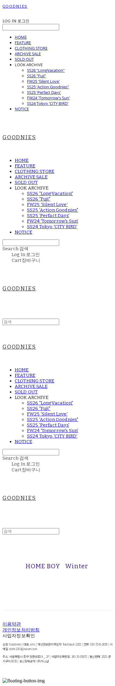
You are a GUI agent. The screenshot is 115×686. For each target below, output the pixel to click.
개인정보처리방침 (21, 630)
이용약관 (11, 624)
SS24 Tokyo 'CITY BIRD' (47, 103)
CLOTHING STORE (31, 48)
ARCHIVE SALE (28, 53)
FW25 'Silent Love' (43, 81)
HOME (21, 37)
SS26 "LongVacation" (46, 70)
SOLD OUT (24, 59)
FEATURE (23, 42)
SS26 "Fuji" (36, 76)
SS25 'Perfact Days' (44, 92)
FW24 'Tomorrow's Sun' (48, 98)
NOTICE (22, 109)
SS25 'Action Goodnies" (48, 87)
